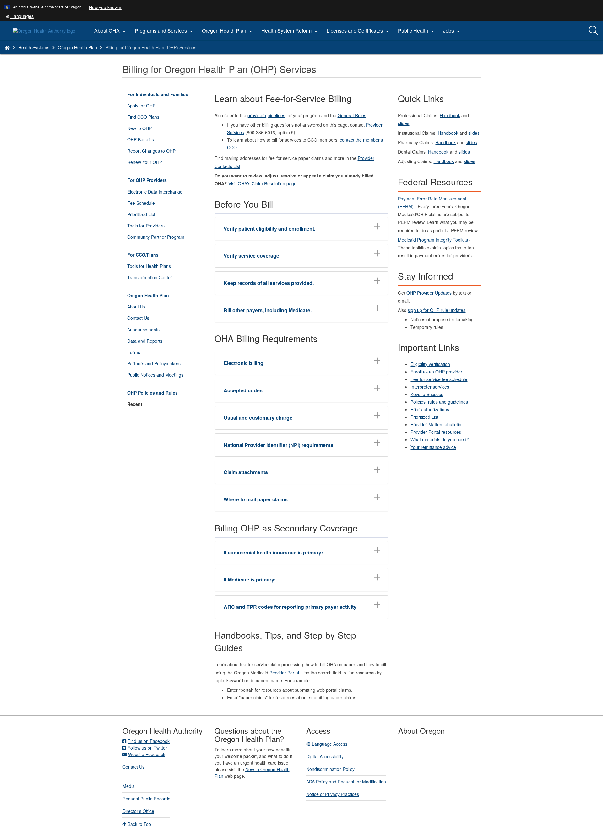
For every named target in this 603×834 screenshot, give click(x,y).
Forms (133, 352)
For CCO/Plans (143, 255)
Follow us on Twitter (147, 747)
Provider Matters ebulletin (435, 424)
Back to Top (138, 824)
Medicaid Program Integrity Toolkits (433, 240)
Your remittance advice (433, 447)
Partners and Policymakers (154, 363)
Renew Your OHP (144, 162)
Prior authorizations (429, 409)
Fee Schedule (141, 203)
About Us (136, 306)
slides (403, 123)
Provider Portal (284, 672)
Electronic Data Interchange (154, 191)
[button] (20, 16)
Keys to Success (426, 394)
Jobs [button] (452, 31)
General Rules (352, 115)
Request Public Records (146, 798)
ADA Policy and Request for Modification (346, 781)
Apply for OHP (141, 105)
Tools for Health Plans (149, 266)
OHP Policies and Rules (152, 393)
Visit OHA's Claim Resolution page (262, 183)
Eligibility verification (430, 364)
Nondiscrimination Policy (330, 769)
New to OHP (139, 128)
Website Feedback (146, 754)
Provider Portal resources (435, 432)
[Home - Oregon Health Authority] (7, 47)
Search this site (85, 55)
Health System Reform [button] (290, 31)
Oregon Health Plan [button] (228, 31)
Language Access (329, 744)
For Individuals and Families (157, 94)
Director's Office (138, 811)
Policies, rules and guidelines (439, 402)
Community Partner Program (155, 237)
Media (128, 786)
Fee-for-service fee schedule (438, 379)
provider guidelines (266, 115)
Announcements (143, 329)
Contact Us (138, 318)
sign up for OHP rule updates (436, 310)
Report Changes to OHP (151, 151)
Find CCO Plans (143, 117)
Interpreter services (429, 387)
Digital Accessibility (325, 756)
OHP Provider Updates (429, 293)
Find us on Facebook (149, 741)
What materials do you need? (439, 439)
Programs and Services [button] (164, 31)
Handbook (450, 115)
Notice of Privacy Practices (332, 794)
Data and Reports (144, 341)
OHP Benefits (140, 139)
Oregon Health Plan (77, 47)
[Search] (593, 30)
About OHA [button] (110, 31)
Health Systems (33, 47)
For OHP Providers (147, 180)
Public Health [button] (417, 31)
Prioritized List (141, 214)
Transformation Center (149, 277)
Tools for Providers (146, 225)
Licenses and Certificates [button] (358, 31)
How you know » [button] (105, 7)
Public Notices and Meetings (155, 375)
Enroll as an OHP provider (436, 371)
